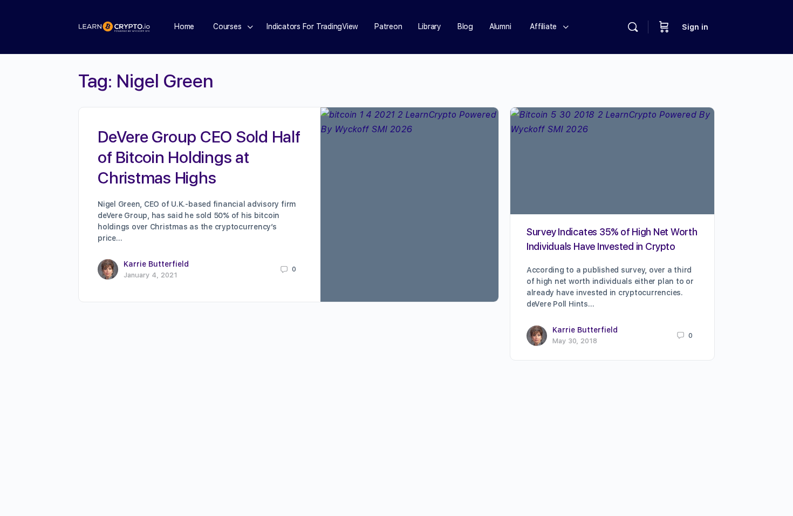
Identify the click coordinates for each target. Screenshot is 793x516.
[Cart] (664, 27)
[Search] (633, 27)
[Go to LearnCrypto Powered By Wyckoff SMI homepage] (114, 25)
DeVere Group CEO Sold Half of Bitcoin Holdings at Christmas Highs (199, 157)
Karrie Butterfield (156, 264)
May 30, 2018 (574, 341)
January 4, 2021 (150, 275)
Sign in (695, 27)
